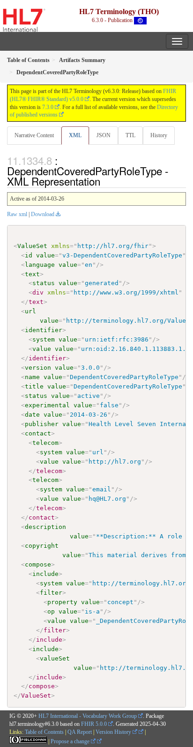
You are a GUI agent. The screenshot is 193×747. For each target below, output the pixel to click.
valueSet (55, 658)
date (32, 414)
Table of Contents (44, 732)
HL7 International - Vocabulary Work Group (87, 716)
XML (75, 135)
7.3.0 (47, 107)
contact (38, 433)
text (32, 274)
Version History (114, 732)
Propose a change (71, 741)
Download (42, 214)
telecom (45, 442)
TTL (130, 135)
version (38, 367)
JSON (103, 135)
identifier (43, 330)
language (40, 264)
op (51, 611)
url (30, 311)
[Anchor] (105, 181)
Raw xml (17, 214)
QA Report (79, 732)
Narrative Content (34, 135)
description (45, 526)
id (28, 255)
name (32, 377)
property (62, 602)
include (45, 573)
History (158, 135)
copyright (42, 545)
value (45, 255)
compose (38, 564)
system (43, 339)
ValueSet (32, 245)
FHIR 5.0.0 (94, 724)
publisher (42, 424)
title (34, 386)
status (43, 283)
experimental (47, 405)
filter (51, 592)
